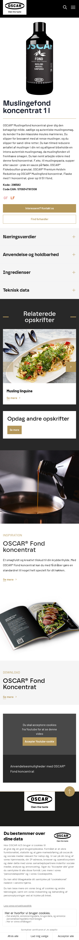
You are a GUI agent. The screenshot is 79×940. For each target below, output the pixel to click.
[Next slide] (71, 367)
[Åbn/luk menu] (73, 7)
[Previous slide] (8, 367)
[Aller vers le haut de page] (69, 791)
